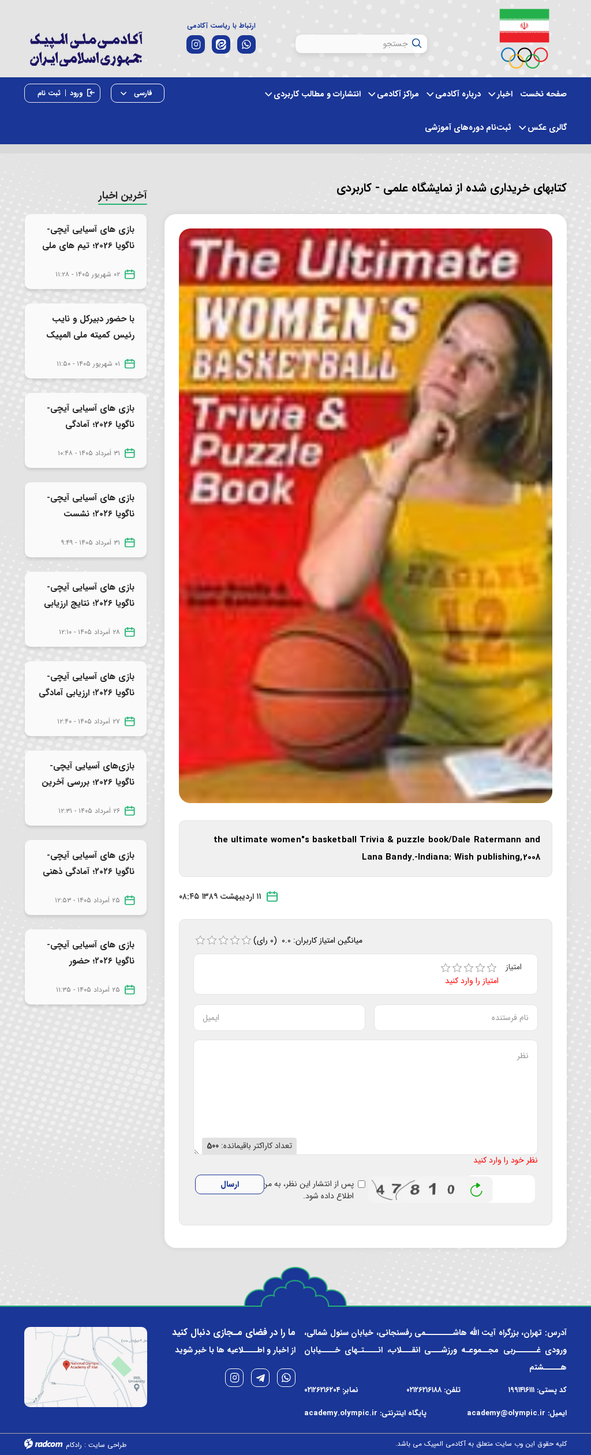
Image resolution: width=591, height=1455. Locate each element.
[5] (492, 968)
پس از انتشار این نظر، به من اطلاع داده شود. (307, 1190)
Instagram (234, 1377)
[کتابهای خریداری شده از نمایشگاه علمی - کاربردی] (366, 515)
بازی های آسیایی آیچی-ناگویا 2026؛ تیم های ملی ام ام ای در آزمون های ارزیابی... (88, 254)
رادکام (74, 1444)
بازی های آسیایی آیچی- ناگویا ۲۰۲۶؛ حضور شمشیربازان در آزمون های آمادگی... (87, 969)
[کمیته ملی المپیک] (524, 39)
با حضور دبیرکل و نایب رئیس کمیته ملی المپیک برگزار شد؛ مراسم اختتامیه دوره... (89, 343)
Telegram (260, 1377)
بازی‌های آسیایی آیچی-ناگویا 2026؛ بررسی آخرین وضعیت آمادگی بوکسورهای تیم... (88, 790)
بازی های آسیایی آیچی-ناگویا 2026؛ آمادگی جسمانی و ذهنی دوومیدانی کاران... (90, 433)
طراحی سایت (107, 1444)
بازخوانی (476, 1187)
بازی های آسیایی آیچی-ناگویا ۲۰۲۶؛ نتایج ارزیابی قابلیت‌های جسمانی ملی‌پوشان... (89, 611)
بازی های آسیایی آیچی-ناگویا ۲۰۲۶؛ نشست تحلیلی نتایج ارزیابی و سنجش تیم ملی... (90, 522)
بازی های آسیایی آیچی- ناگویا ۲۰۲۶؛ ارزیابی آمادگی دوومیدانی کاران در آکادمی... (86, 701)
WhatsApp (286, 1377)
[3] (468, 968)
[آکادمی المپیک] (85, 57)
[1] (445, 968)
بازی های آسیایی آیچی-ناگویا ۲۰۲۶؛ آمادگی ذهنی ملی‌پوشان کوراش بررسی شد (88, 880)
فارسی (142, 93)
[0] (200, 940)
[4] (480, 968)
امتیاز (514, 967)
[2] (457, 968)
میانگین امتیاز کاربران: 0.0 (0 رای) (308, 940)
